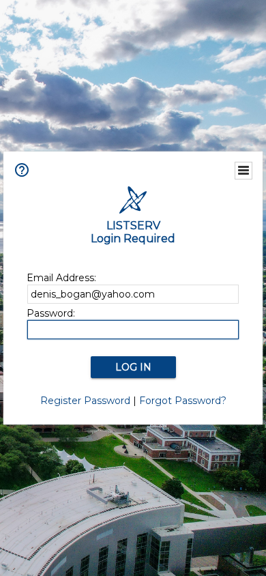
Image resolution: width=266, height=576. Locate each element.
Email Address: (61, 278)
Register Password (85, 400)
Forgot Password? (182, 400)
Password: (51, 313)
